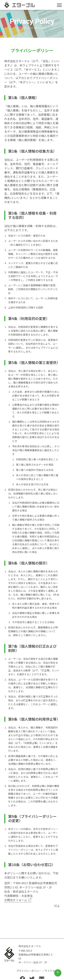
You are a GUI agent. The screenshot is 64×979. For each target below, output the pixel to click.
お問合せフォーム (15, 900)
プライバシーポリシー (28, 970)
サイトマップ (52, 970)
